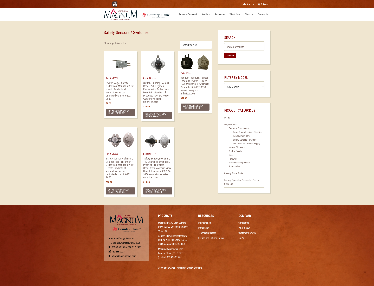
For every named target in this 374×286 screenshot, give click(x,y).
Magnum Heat (137, 14)
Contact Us (243, 222)
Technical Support (207, 232)
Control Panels (235, 151)
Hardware (233, 158)
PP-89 (227, 117)
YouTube (119, 2)
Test (126, 219)
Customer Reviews (247, 232)
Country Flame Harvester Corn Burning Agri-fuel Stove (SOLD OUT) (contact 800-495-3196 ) (172, 239)
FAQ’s (241, 238)
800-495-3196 (118, 247)
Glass (231, 155)
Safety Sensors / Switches (245, 139)
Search (230, 55)
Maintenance (204, 222)
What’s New (244, 227)
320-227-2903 (134, 247)
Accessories (234, 166)
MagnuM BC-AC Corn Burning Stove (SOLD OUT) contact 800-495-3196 (173, 226)
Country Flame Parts (233, 173)
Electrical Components (239, 128)
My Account (249, 4)
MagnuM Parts (231, 124)
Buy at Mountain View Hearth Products (118, 112)
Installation (203, 227)
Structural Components (239, 162)
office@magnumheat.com (124, 256)
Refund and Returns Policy (211, 238)
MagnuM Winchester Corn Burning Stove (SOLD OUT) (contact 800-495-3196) (170, 252)
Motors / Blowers (237, 147)
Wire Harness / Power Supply (246, 143)
